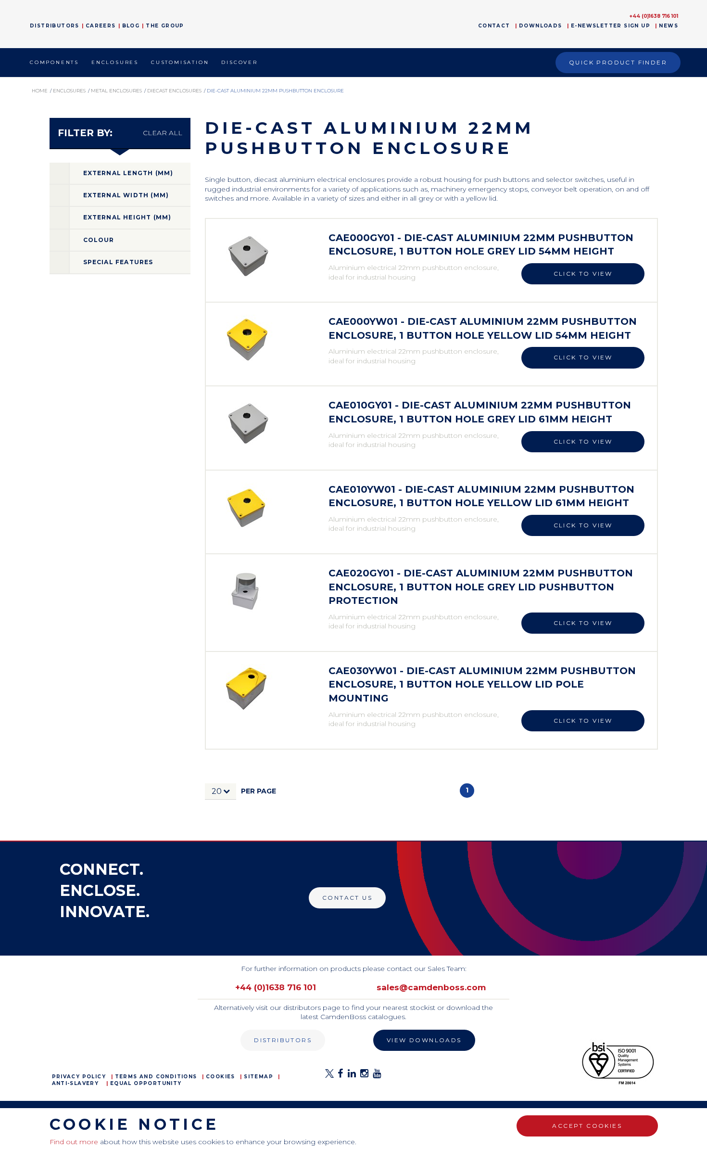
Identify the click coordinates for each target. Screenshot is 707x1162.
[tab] (120, 174)
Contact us (347, 897)
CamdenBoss (353, 24)
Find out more (74, 1141)
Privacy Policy (79, 1076)
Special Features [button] (118, 262)
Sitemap (258, 1076)
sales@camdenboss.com (431, 987)
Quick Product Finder (618, 62)
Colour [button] (98, 239)
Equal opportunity (146, 1083)
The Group (165, 26)
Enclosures (115, 62)
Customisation (180, 62)
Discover (239, 62)
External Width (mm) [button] (126, 195)
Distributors (54, 26)
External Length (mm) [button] (128, 173)
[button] (220, 791)
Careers (101, 26)
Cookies (220, 1076)
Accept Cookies (587, 1125)
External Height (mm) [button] (127, 217)
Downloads (540, 26)
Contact (494, 26)
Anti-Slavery (75, 1083)
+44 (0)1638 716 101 (654, 16)
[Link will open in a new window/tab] (329, 1076)
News (668, 26)
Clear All (162, 132)
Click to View (583, 273)
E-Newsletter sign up (610, 26)
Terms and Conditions (156, 1076)
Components (54, 62)
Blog (131, 26)
